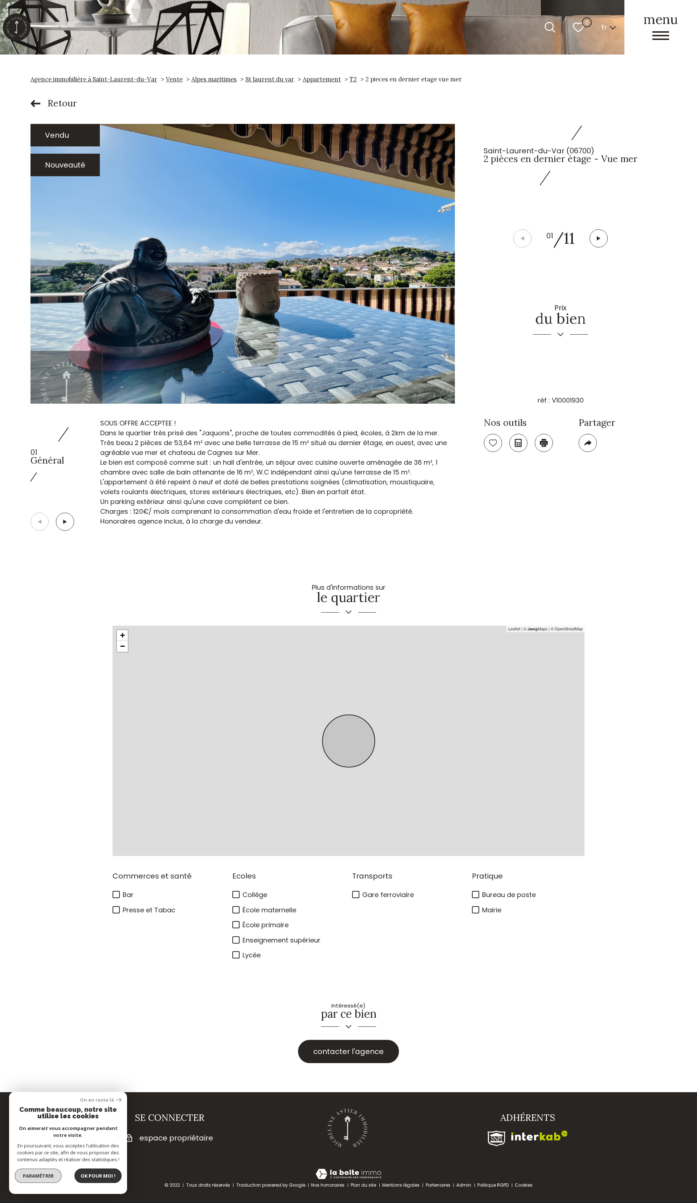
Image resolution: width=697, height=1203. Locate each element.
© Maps (535, 628)
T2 (353, 79)
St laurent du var (269, 79)
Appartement (322, 79)
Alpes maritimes (214, 79)
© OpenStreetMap (567, 628)
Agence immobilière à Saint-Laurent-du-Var (93, 79)
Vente (174, 79)
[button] (599, 238)
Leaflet (514, 628)
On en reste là (97, 1100)
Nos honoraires (328, 1185)
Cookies (524, 1185)
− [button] (122, 646)
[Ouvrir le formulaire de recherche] (550, 27)
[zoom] (242, 264)
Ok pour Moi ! (98, 1175)
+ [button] (122, 635)
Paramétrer (38, 1175)
